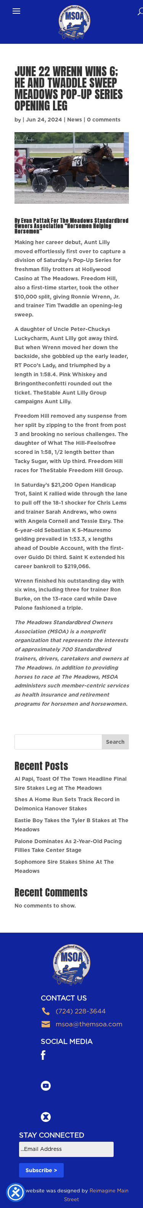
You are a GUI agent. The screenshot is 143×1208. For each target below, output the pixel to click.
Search (115, 742)
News (74, 120)
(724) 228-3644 (81, 1011)
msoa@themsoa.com (89, 1024)
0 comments (104, 120)
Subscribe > (41, 1170)
